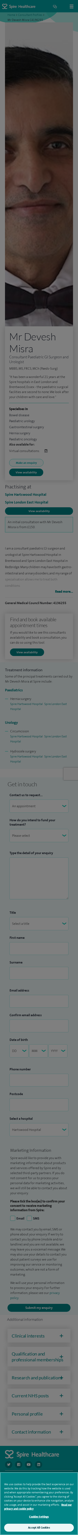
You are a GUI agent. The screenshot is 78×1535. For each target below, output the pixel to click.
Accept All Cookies (39, 1527)
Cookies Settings (39, 1516)
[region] (39, 1503)
